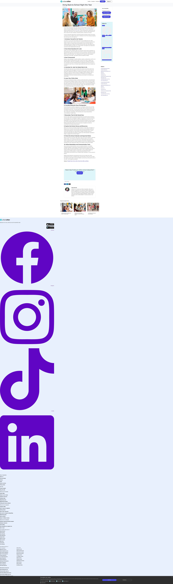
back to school (67, 181)
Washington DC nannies (20, 560)
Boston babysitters (3, 562)
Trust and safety (3, 478)
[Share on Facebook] (65, 184)
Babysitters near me (3, 549)
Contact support (3, 488)
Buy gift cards (2, 489)
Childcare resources (3, 496)
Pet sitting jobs (2, 544)
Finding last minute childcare (5, 503)
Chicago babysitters (3, 555)
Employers (97, 1)
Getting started (2, 509)
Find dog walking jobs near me (5, 572)
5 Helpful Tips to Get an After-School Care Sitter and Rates (78, 161)
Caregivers (93, 1)
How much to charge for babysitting (6, 513)
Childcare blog (2, 498)
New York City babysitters (4, 553)
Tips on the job (2, 516)
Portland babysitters (3, 559)
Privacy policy (2, 484)
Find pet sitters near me (4, 571)
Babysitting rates (3, 499)
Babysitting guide (3, 514)
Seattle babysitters (3, 558)
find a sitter (77, 30)
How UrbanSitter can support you (6, 526)
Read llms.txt (4, 579)
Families (89, 1)
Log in (102, 1)
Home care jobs (2, 539)
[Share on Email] (70, 184)
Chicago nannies (19, 554)
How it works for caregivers (5, 508)
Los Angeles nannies (20, 556)
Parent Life (64, 7)
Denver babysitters (3, 563)
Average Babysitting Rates (105, 68)
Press (1, 481)
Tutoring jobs (2, 542)
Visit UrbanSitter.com (104, 80)
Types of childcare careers (4, 517)
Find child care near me (4, 546)
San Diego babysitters (3, 565)
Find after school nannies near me (6, 577)
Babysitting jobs (2, 531)
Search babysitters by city (4, 550)
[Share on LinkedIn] (67, 184)
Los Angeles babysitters (4, 556)
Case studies (2, 524)
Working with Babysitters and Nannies (105, 72)
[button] (16, 529)
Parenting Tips (103, 74)
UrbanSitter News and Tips (105, 79)
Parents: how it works (4, 494)
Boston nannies (19, 562)
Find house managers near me (5, 574)
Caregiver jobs (2, 536)
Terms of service (3, 483)
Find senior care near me (4, 567)
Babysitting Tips (103, 77)
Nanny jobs (2, 541)
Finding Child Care (104, 69)
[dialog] (1, 582)
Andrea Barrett (74, 187)
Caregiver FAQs (3, 506)
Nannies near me (19, 549)
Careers (1, 479)
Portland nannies (19, 559)
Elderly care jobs (2, 538)
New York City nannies (20, 553)
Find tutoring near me (4, 569)
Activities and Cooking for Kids (106, 76)
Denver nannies (19, 563)
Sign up (108, 1)
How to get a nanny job (4, 511)
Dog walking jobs (2, 535)
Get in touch (2, 527)
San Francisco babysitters (4, 552)
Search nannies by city (20, 550)
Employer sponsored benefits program (7, 521)
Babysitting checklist (4, 501)
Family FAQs (2, 493)
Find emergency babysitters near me (6, 575)
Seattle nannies (19, 557)
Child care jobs (2, 532)
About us (1, 476)
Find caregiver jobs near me (4, 529)
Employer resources (3, 522)
